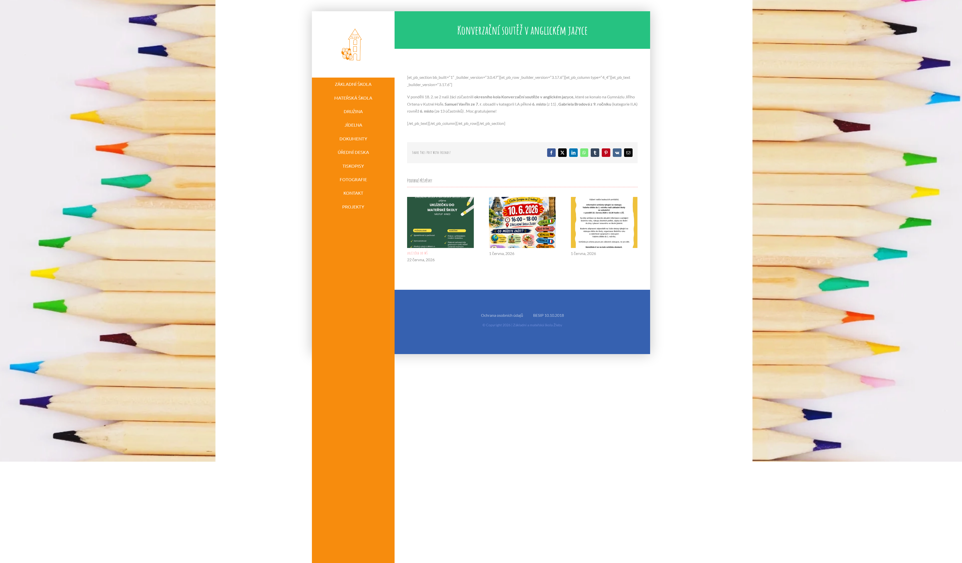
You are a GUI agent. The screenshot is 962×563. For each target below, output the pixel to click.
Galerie (440, 222)
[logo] (352, 28)
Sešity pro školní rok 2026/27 (590, 253)
